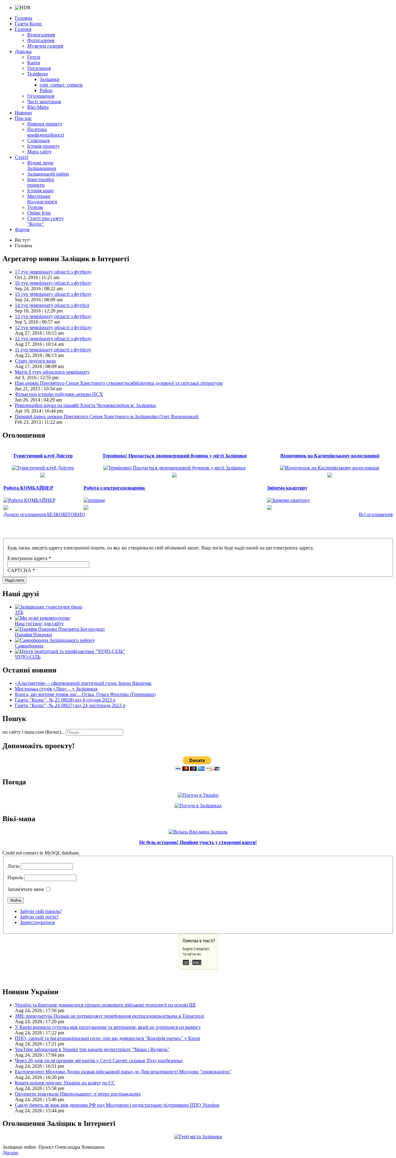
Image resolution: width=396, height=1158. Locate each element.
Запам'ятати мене (25, 889)
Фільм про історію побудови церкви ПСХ (59, 394)
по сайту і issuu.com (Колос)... (33, 732)
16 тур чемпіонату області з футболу (53, 283)
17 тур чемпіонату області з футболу (53, 271)
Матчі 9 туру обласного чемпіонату (52, 372)
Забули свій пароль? (41, 911)
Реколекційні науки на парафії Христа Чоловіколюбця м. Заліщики (85, 405)
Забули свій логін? (39, 916)
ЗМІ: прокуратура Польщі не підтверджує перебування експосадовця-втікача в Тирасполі (109, 1016)
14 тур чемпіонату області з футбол (52, 305)
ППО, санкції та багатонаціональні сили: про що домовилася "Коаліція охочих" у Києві (107, 1038)
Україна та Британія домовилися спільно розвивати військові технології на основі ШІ (105, 1004)
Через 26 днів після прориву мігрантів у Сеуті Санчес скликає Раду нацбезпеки (99, 1060)
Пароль (15, 877)
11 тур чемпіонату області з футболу (53, 349)
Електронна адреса (29, 558)
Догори (10, 1152)
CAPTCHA (21, 570)
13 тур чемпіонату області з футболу (53, 316)
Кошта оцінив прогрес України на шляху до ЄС (65, 1082)
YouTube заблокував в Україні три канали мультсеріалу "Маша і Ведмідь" (92, 1049)
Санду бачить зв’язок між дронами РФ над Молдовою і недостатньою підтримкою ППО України (117, 1105)
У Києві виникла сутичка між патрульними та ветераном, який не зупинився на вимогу (108, 1027)
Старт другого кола (35, 360)
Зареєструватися (37, 922)
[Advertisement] (74, 527)
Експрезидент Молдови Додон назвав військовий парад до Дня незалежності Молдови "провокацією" (123, 1071)
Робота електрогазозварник (114, 487)
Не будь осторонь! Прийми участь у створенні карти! (198, 842)
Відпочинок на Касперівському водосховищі (329, 455)
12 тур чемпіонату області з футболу (53, 327)
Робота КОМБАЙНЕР (28, 487)
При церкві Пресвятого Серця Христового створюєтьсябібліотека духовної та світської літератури (119, 383)
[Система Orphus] (198, 967)
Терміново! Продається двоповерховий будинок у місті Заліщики (174, 455)
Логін (13, 866)
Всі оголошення (376, 514)
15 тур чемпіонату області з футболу (53, 294)
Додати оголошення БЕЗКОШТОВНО (44, 514)
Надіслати (14, 580)
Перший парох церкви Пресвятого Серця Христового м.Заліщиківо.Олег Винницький (107, 416)
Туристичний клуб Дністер (43, 455)
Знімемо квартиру (287, 487)
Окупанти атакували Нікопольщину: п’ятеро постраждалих (78, 1093)
